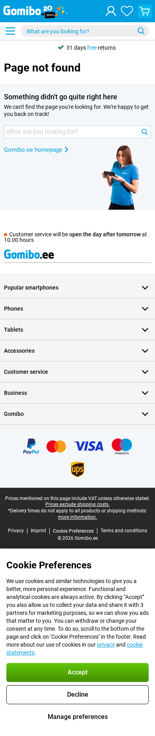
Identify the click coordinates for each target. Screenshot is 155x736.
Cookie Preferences (73, 531)
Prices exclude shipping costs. (77, 504)
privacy (106, 644)
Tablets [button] (13, 329)
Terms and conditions (124, 530)
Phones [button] (13, 308)
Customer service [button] (26, 372)
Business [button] (15, 393)
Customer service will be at (75, 237)
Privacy (16, 530)
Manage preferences (78, 717)
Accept (77, 672)
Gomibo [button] (14, 414)
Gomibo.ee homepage (33, 149)
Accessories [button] (19, 351)
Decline (77, 694)
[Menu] (10, 31)
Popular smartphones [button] (31, 287)
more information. (77, 517)
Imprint (38, 530)
